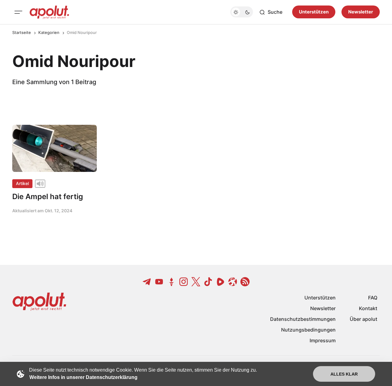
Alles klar (344, 374)
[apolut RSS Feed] (245, 281)
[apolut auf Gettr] (171, 281)
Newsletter (360, 12)
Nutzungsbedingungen (308, 330)
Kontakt (368, 308)
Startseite (21, 32)
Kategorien (48, 32)
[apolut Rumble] (220, 281)
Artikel (22, 183)
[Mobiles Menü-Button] (18, 12)
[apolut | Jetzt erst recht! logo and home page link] (49, 12)
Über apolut (363, 319)
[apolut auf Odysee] (232, 281)
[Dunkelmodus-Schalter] (241, 12)
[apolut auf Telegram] (147, 281)
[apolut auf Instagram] (183, 281)
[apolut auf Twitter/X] (196, 281)
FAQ (372, 298)
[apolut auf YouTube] (159, 281)
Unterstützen (314, 12)
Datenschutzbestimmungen (303, 319)
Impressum (323, 340)
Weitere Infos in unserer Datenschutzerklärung (83, 377)
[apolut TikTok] (208, 281)
